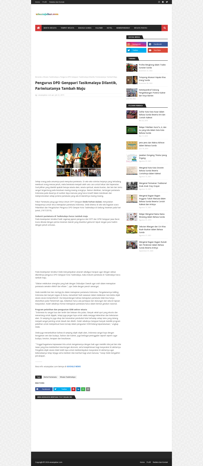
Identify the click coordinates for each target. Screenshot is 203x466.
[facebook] (162, 2)
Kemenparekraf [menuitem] (123, 28)
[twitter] (166, 2)
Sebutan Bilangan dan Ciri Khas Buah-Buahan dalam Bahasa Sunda (152, 229)
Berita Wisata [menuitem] (50, 28)
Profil (45, 2)
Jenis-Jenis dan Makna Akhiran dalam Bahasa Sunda (151, 144)
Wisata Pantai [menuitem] (140, 28)
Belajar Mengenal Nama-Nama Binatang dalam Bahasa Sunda (152, 215)
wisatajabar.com (44, 95)
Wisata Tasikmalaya (51, 77)
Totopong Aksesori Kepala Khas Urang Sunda (152, 78)
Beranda (38, 77)
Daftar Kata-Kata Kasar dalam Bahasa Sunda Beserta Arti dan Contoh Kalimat (152, 115)
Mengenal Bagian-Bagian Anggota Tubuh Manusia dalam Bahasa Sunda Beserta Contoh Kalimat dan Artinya (152, 200)
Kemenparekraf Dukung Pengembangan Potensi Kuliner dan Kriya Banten (152, 93)
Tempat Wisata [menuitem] (67, 28)
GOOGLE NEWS (74, 366)
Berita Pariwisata (50, 377)
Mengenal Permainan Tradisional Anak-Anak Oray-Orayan (153, 184)
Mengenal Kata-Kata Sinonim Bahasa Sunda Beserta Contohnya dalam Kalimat (151, 171)
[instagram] (159, 2)
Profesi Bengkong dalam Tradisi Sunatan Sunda (152, 66)
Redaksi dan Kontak (56, 2)
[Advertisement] (78, 54)
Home (37, 2)
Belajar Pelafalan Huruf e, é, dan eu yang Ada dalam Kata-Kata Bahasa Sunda (152, 130)
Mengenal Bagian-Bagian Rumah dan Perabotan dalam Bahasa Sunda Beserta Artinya (153, 245)
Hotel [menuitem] (109, 28)
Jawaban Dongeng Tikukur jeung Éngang (153, 156)
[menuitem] (38, 28)
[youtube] (158, 50)
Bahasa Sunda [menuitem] (85, 28)
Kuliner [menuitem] (99, 28)
